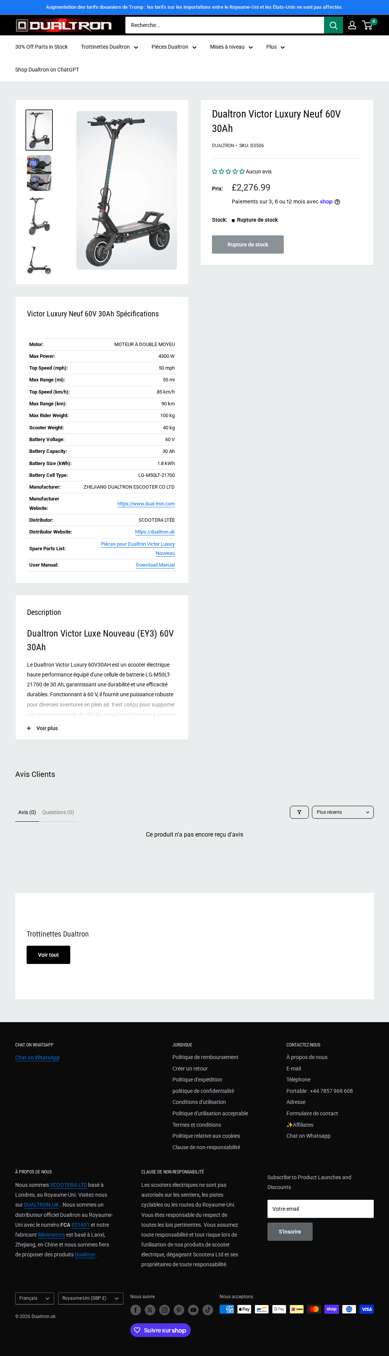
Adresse (295, 1102)
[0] (367, 25)
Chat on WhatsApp (37, 1057)
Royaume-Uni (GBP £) (84, 1298)
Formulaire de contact (312, 1113)
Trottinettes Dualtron (105, 47)
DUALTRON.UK (41, 1205)
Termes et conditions (196, 1125)
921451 (80, 1225)
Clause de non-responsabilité (206, 1147)
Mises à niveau (227, 47)
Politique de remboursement (205, 1057)
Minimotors (51, 1235)
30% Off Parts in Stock (41, 47)
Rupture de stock (248, 244)
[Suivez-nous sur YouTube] (193, 1310)
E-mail (293, 1068)
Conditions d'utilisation (199, 1102)
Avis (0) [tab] (27, 812)
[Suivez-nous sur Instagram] (164, 1310)
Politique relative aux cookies (206, 1136)
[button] (229, 171)
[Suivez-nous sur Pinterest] (179, 1310)
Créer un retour (190, 1068)
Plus (271, 47)
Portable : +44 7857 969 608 (319, 1091)
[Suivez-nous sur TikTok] (207, 1310)
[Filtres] (299, 812)
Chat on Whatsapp (308, 1136)
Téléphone (298, 1080)
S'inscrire (290, 1232)
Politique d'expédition (197, 1080)
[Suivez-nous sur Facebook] (135, 1310)
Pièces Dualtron (170, 47)
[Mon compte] (352, 25)
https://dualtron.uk (155, 532)
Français (28, 1298)
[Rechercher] (333, 25)
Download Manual (155, 565)
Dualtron (223, 145)
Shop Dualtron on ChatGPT (47, 70)
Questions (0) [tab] (58, 812)
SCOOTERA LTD (68, 1185)
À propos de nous (306, 1057)
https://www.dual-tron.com (146, 504)
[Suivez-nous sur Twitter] (150, 1310)
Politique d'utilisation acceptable (210, 1113)
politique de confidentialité (203, 1091)
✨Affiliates (299, 1125)
